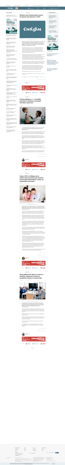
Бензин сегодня (27, 5)
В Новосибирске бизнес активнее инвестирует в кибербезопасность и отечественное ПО (10, 131)
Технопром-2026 (8, 5)
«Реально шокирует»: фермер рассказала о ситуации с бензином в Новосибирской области (11, 78)
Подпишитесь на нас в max (41, 79)
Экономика (34, 450)
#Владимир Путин (37, 77)
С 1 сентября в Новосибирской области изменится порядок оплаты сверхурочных (11, 59)
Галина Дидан (27, 258)
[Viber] (27, 105)
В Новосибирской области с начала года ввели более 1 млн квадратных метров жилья (11, 105)
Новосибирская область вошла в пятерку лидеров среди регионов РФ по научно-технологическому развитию (11, 82)
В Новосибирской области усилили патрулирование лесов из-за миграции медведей (11, 101)
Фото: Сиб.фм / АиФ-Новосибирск (24, 124)
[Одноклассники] (25, 105)
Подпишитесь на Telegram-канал (32, 204)
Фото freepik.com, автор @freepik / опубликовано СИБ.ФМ (27, 203)
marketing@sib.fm (17, 455)
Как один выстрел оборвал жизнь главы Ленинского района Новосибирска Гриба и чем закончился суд (11, 123)
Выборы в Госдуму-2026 (17, 5)
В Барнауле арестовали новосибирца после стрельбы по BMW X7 (11, 108)
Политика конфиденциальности (36, 460)
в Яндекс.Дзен (7, 458)
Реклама (16, 452)
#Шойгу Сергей (25, 77)
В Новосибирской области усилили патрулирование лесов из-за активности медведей (11, 89)
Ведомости (33, 52)
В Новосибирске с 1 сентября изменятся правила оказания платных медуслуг (11, 35)
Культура (16, 450)
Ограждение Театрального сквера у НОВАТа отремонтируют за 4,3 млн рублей (11, 15)
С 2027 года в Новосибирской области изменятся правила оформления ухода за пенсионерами (11, 119)
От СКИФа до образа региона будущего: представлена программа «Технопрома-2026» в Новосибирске (11, 93)
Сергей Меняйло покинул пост (30, 47)
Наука (25, 450)
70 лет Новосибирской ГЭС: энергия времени (52, 5)
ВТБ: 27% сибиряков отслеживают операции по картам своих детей (10, 46)
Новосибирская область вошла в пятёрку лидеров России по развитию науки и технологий (11, 39)
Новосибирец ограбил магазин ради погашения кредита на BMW (10, 74)
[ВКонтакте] (24, 105)
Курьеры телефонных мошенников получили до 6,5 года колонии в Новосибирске (10, 55)
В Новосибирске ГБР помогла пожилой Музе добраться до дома (11, 115)
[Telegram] (28, 104)
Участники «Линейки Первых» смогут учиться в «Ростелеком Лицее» (11, 112)
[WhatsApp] (26, 105)
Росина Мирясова (27, 82)
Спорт (43, 450)
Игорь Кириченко (27, 159)
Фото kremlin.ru (21, 38)
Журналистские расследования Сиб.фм (38, 5)
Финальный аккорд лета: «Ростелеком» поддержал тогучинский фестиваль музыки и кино (11, 43)
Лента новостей (9, 12)
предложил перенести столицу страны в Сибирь (34, 71)
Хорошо (53, 463)
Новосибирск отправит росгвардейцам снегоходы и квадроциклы (11, 127)
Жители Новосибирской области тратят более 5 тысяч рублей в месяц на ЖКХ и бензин (11, 70)
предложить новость (9, 13)
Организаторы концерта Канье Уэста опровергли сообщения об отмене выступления (11, 63)
